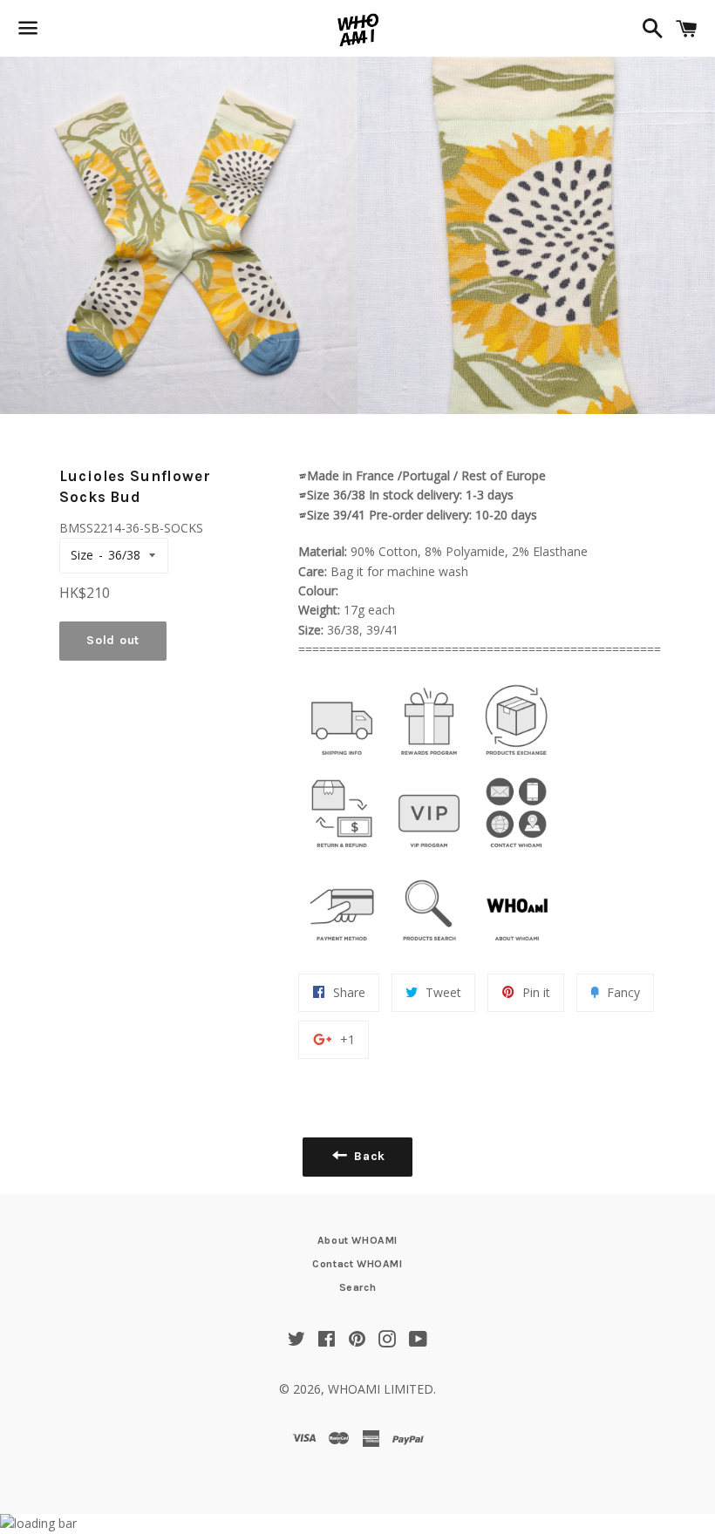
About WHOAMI (357, 1240)
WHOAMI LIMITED (380, 1389)
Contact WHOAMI (357, 1264)
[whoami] (341, 759)
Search (358, 1287)
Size (82, 554)
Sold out (113, 640)
